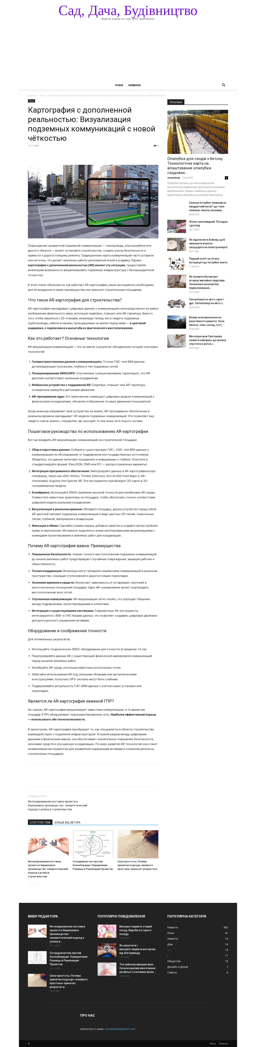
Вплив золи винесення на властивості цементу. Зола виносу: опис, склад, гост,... (207, 321)
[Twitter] (40, 154)
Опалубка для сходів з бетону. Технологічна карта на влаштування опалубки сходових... (195, 165)
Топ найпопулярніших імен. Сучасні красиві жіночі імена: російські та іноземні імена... (137, 968)
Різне (119, 85)
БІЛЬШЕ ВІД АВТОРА (67, 822)
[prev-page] (30, 884)
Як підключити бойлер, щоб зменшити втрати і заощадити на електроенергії (208, 243)
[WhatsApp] (57, 154)
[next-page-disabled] (36, 884)
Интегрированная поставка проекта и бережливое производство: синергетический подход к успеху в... (67, 934)
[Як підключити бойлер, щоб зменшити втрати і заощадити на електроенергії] (176, 244)
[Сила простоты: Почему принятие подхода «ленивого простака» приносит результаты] (138, 844)
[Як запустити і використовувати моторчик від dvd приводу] (107, 950)
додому (32, 95)
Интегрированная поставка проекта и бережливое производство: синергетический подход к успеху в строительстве (57, 805)
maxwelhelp (173, 177)
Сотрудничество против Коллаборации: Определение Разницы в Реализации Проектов (93, 865)
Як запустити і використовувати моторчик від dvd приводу (137, 949)
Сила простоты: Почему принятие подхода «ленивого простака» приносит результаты (137, 865)
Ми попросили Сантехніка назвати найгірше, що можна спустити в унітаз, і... (207, 340)
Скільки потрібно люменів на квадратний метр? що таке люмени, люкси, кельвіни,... (207, 206)
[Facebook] (31, 154)
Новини (134, 85)
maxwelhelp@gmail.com (120, 1029)
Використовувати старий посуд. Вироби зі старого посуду (135, 930)
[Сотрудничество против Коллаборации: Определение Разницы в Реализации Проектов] (93, 844)
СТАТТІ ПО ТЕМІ (40, 822)
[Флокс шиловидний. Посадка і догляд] (176, 226)
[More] (66, 154)
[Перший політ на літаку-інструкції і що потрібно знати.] (176, 263)
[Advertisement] (128, 52)
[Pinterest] (49, 154)
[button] (223, 85)
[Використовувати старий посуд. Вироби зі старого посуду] (107, 931)
